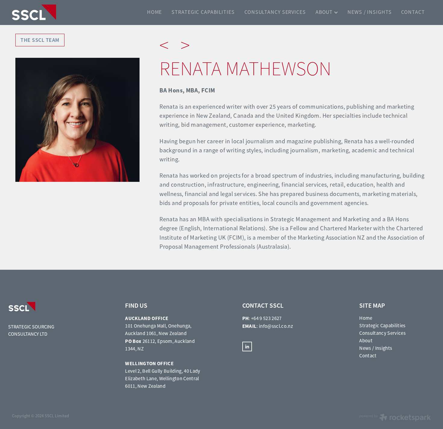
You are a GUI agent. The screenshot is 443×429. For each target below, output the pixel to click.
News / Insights (375, 348)
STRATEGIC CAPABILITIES (203, 12)
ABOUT (325, 12)
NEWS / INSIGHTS (369, 12)
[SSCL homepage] (54, 12)
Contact (367, 356)
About (365, 340)
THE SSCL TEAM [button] (39, 39)
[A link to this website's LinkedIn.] (247, 346)
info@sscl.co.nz (276, 326)
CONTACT (413, 12)
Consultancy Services (382, 333)
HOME (154, 12)
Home (365, 318)
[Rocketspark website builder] (395, 418)
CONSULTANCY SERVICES (275, 12)
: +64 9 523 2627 (262, 318)
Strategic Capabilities (382, 325)
